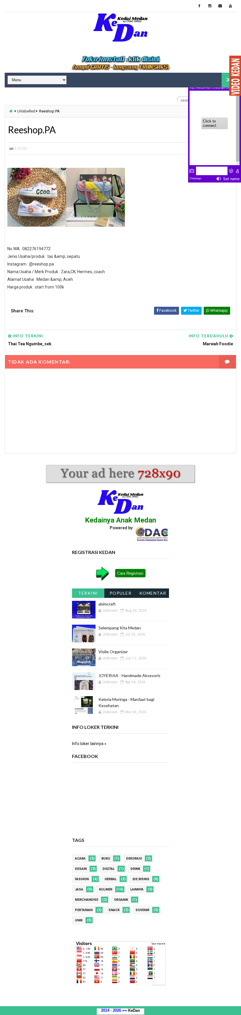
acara (80, 858)
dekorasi (134, 858)
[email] (220, 5)
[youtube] (230, 5)
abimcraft (107, 603)
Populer (121, 593)
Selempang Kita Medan (119, 627)
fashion (82, 879)
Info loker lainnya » (89, 743)
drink (135, 869)
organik (121, 900)
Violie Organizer (113, 651)
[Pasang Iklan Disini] (121, 63)
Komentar (152, 593)
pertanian (84, 910)
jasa (79, 889)
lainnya (136, 889)
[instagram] (209, 5)
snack (114, 910)
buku (105, 858)
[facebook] (199, 5)
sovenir (142, 910)
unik (79, 920)
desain (81, 869)
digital (109, 869)
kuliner (105, 889)
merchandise (86, 900)
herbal (111, 879)
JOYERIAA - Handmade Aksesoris (129, 675)
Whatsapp (218, 310)
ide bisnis (141, 879)
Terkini (88, 593)
